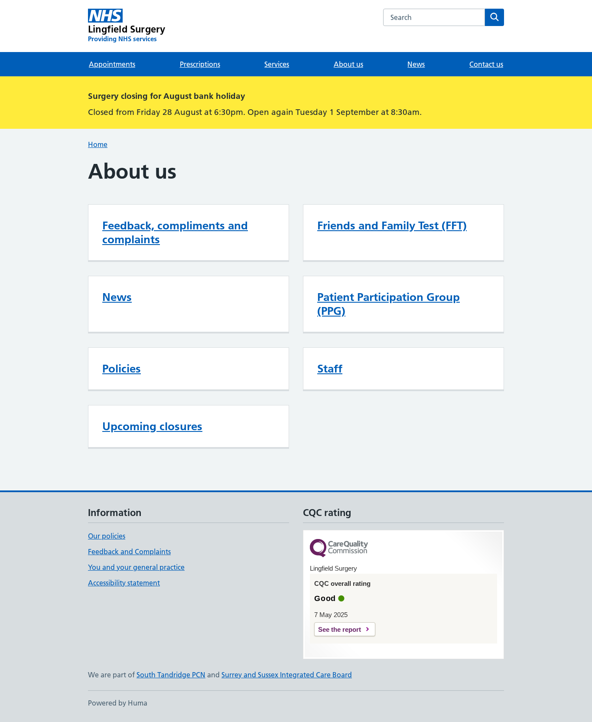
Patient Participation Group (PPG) (388, 304)
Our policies (106, 536)
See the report (339, 629)
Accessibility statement (124, 582)
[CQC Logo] (339, 549)
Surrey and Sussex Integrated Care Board (286, 674)
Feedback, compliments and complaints (175, 232)
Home (97, 144)
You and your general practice (136, 567)
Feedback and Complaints (129, 551)
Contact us (486, 64)
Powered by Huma (117, 703)
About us (348, 64)
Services (276, 64)
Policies (121, 369)
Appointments (112, 64)
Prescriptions (200, 64)
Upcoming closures (152, 426)
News (416, 64)
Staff (329, 369)
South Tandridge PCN (171, 674)
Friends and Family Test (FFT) (392, 225)
